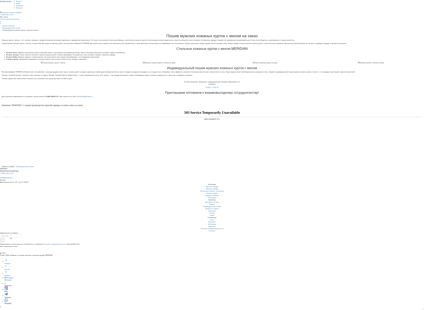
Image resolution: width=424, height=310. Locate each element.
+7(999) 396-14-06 (6, 14)
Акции (18, 3)
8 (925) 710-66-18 (212, 87)
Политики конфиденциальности (54, 244)
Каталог (19, 1)
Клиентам (19, 5)
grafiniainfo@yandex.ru (84, 96)
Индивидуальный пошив (25, 166)
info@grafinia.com (6, 178)
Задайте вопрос (5, 1)
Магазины (19, 8)
